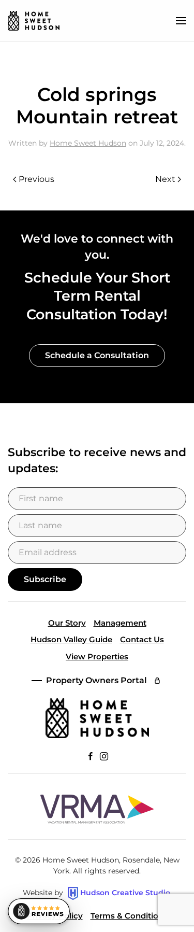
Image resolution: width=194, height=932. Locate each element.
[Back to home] (33, 20)
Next (165, 179)
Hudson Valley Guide (71, 639)
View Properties (97, 656)
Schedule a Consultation (97, 355)
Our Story (67, 623)
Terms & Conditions (129, 916)
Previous (36, 179)
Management (120, 623)
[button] (181, 20)
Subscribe (45, 579)
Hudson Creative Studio (125, 892)
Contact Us (142, 639)
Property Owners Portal (96, 680)
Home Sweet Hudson (88, 143)
